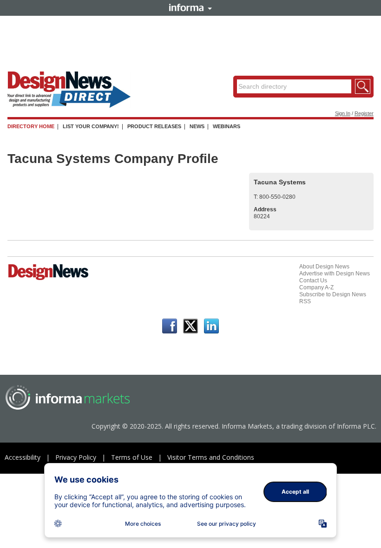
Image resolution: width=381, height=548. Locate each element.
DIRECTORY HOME (30, 126)
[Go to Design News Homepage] (48, 279)
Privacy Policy (75, 457)
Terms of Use (131, 457)
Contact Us (313, 280)
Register (364, 113)
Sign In (342, 113)
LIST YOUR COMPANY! (91, 126)
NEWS (197, 126)
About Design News (324, 266)
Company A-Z (316, 287)
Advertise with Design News (334, 273)
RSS (305, 301)
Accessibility (22, 457)
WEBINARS (226, 126)
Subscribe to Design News (332, 294)
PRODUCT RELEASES (154, 126)
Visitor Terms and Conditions (210, 457)
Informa (190, 7)
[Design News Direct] (69, 106)
